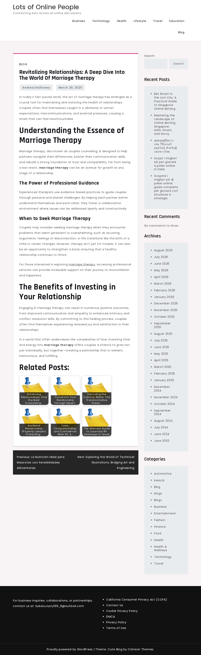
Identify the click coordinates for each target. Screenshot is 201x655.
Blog (181, 32)
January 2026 (164, 297)
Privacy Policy (116, 622)
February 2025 (164, 373)
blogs (158, 493)
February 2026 (164, 290)
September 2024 (162, 412)
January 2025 (164, 380)
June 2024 (162, 434)
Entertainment (165, 513)
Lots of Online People (46, 7)
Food (157, 533)
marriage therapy (82, 264)
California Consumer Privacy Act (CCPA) (136, 600)
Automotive (163, 474)
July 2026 (161, 257)
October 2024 (164, 404)
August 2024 (163, 421)
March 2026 (163, 284)
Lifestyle (140, 21)
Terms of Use (116, 628)
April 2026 (161, 277)
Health (122, 21)
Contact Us (114, 605)
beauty (159, 480)
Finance (160, 527)
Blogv (158, 500)
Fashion (159, 520)
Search (149, 56)
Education (176, 21)
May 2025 (161, 354)
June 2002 (161, 441)
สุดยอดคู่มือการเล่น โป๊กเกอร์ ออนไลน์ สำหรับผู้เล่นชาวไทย (165, 146)
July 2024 (161, 427)
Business (78, 21)
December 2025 (166, 303)
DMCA (110, 617)
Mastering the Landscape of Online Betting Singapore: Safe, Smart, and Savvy (164, 124)
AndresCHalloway (36, 88)
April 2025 (161, 360)
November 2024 (166, 397)
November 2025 (165, 310)
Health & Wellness (160, 548)
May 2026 (161, 270)
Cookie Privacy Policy (122, 611)
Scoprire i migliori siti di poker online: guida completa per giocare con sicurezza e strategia (166, 187)
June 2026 (161, 264)
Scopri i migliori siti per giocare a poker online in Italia (165, 163)
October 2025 (164, 317)
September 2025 (162, 325)
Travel (157, 21)
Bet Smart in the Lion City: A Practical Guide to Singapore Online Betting (165, 101)
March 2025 (162, 367)
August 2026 (163, 250)
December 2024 (162, 389)
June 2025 (161, 347)
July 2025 (161, 340)
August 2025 (163, 334)
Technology (101, 21)
